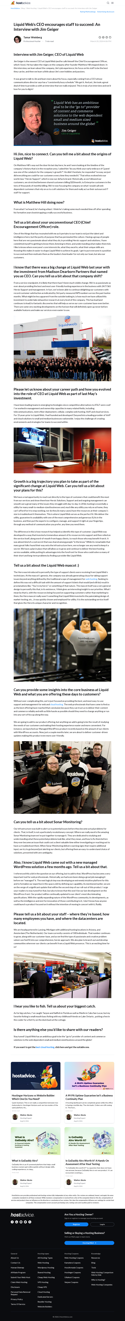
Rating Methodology (88, 12)
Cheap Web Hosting (46, 1277)
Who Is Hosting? (98, 1280)
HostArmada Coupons (73, 1267)
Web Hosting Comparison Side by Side (102, 1273)
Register (76, 1224)
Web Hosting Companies (101, 1284)
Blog (93, 1262)
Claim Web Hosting (19, 1282)
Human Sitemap (17, 1267)
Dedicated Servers (45, 1297)
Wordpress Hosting (46, 1267)
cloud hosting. (56, 704)
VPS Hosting (43, 1282)
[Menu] (112, 3)
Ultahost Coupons (72, 1277)
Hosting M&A (88, 1243)
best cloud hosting (45, 1047)
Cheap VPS (42, 1287)
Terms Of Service (18, 1304)
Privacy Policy (17, 1299)
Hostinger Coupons (72, 1272)
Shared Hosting (44, 1272)
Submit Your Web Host (20, 1277)
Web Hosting (43, 1262)
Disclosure (15, 1287)
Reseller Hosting (45, 1302)
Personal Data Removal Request (20, 1293)
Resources (95, 1258)
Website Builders (45, 1306)
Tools (93, 1267)
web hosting (91, 579)
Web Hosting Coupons (74, 1258)
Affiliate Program (18, 1272)
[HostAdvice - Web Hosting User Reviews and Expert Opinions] (21, 3)
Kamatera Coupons (72, 1262)
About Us (15, 1258)
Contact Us (15, 1262)
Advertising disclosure (105, 12)
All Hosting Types (45, 1258)
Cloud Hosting (44, 1292)
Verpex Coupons (71, 1282)
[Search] (108, 3)
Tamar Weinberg (32, 37)
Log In (102, 1224)
